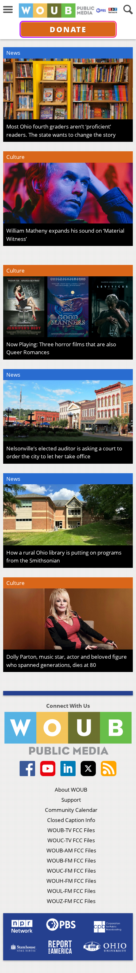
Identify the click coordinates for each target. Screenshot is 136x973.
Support (71, 799)
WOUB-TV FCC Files (71, 830)
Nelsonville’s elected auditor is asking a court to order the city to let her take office (64, 452)
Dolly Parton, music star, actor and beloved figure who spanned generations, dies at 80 (66, 661)
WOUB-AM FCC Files (71, 850)
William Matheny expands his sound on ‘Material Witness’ (65, 234)
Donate (68, 29)
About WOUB (71, 789)
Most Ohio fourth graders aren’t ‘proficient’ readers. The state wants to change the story (61, 130)
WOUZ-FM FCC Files (71, 901)
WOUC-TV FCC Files (71, 840)
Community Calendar (71, 809)
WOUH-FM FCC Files (71, 880)
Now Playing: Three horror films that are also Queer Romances (61, 348)
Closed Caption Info (71, 820)
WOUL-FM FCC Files (71, 891)
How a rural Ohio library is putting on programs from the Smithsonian (63, 556)
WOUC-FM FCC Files (71, 870)
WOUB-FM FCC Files (71, 860)
